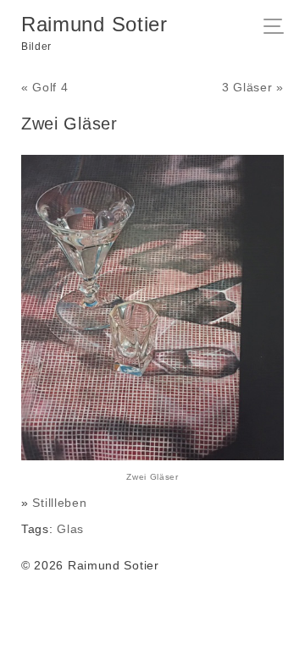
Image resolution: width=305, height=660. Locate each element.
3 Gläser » (253, 87)
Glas (70, 529)
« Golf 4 (45, 87)
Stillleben (59, 502)
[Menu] (278, 28)
